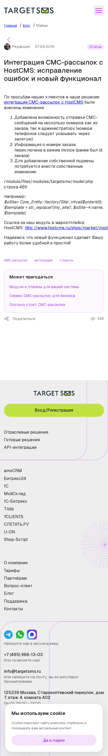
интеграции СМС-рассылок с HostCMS (43, 102)
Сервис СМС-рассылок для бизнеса (42, 295)
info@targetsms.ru (22, 671)
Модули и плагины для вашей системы (44, 286)
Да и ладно (54, 740)
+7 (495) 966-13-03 (23, 654)
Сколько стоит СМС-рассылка (37, 304)
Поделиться (8, 318)
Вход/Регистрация (54, 410)
